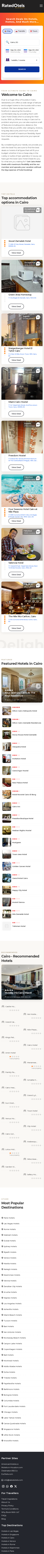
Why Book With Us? (10, 1512)
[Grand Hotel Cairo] (6, 878)
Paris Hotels (9, 1218)
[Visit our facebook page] (11, 1486)
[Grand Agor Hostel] (6, 770)
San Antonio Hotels (12, 1332)
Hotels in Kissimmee (10, 1548)
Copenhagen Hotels (12, 1349)
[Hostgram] (6, 842)
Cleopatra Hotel (19, 747)
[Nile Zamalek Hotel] (6, 914)
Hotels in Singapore (10, 1534)
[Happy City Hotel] (6, 890)
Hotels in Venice (8, 1541)
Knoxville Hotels (10, 1441)
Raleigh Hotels (10, 1269)
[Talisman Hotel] (6, 926)
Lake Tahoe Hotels (12, 1418)
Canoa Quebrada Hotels (14, 1423)
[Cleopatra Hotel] (6, 746)
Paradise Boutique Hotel (22, 818)
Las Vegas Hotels (11, 1223)
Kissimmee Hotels (11, 1275)
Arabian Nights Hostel (21, 830)
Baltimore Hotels (11, 1389)
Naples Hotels (10, 1298)
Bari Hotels (8, 1326)
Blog (3, 1519)
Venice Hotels (9, 1258)
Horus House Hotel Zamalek (24, 735)
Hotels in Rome (8, 1544)
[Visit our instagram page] (3, 1486)
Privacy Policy (7, 1505)
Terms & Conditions (9, 1509)
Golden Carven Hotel (21, 866)
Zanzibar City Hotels (12, 1286)
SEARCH (22, 69)
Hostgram (16, 842)
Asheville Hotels (10, 1309)
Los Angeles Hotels (12, 1303)
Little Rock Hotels (11, 1435)
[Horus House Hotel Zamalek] (6, 734)
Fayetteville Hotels (12, 1383)
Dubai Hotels (9, 1241)
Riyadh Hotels (9, 1252)
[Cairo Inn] (6, 806)
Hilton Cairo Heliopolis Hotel (24, 711)
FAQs (3, 1515)
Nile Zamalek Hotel (20, 914)
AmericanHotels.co (10, 1464)
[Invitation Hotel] (6, 758)
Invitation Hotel (19, 759)
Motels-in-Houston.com (12, 1467)
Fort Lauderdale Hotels (14, 1406)
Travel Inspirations (9, 1499)
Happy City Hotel (19, 890)
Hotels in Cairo (7, 1538)
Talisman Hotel (18, 926)
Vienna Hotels (9, 1281)
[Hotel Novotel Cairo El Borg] (6, 794)
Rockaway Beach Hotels (14, 1338)
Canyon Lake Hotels (12, 1343)
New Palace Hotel (20, 783)
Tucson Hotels (10, 1321)
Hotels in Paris (7, 1551)
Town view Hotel (19, 854)
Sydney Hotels (10, 1246)
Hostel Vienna (18, 902)
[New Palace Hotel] (6, 782)
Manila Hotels (9, 1263)
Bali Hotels (8, 1355)
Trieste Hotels (10, 1378)
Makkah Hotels (10, 1235)
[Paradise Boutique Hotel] (6, 818)
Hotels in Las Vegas (9, 1531)
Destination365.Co (9, 1471)
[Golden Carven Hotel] (6, 866)
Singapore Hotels (11, 1429)
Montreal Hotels (11, 1361)
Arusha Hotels (10, 1292)
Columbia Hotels (11, 1401)
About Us (5, 1502)
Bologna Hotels (10, 1395)
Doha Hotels (9, 1372)
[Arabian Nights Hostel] (6, 830)
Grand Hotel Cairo (20, 878)
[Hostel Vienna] (6, 902)
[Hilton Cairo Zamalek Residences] (6, 722)
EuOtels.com (7, 1474)
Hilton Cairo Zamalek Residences (26, 723)
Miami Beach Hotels (12, 1315)
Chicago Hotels (10, 1412)
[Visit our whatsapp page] (7, 1486)
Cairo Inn (16, 807)
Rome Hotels (9, 1229)
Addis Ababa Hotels (12, 1366)
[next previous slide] (5, 686)
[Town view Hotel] (6, 854)
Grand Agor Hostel (20, 771)
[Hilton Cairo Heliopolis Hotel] (6, 710)
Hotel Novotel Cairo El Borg (24, 795)
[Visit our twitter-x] (15, 1486)
